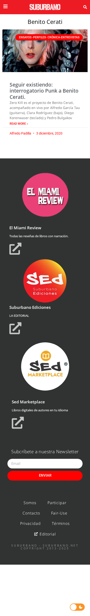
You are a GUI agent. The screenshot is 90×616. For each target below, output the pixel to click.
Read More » (19, 123)
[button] (85, 7)
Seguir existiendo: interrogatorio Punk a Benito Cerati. (44, 90)
